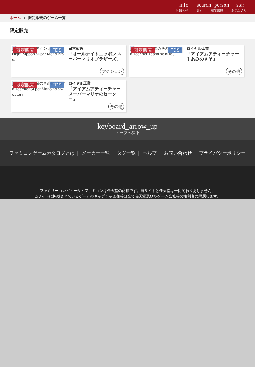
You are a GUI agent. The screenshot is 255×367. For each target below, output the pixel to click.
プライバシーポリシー (222, 153)
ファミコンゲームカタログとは (42, 153)
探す (199, 7)
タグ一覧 (126, 153)
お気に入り (239, 7)
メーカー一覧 (96, 153)
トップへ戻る (127, 128)
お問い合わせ (178, 153)
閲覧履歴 (217, 7)
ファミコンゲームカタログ (28, 7)
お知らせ (182, 7)
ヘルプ (150, 153)
